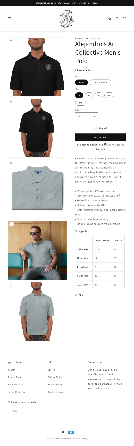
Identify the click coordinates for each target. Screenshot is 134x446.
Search (11, 369)
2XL (81, 102)
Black (82, 82)
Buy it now (100, 137)
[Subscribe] (63, 411)
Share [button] (82, 295)
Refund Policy (15, 384)
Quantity (79, 110)
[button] (9, 18)
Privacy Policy (15, 377)
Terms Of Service (16, 391)
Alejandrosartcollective (62, 439)
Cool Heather (100, 82)
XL (109, 95)
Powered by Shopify (79, 439)
